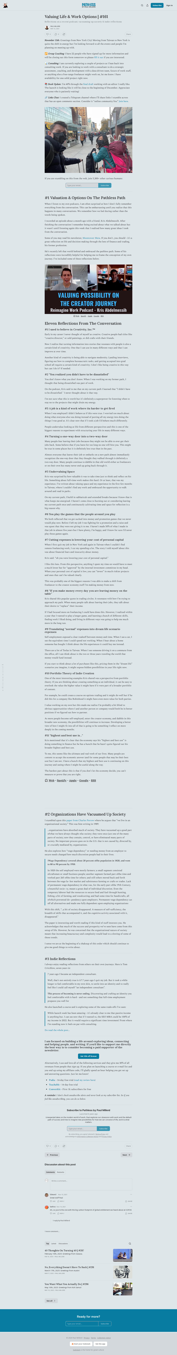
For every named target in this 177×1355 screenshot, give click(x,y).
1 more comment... (52, 1231)
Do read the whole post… (57, 1030)
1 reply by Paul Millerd (61, 1220)
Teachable (54, 1084)
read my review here (85, 1080)
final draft (88, 84)
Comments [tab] (50, 1172)
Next (125, 1155)
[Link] (41, 198)
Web (77, 316)
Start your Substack (82, 1344)
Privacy (86, 1338)
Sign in (169, 5)
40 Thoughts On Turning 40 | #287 (64, 1250)
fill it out (98, 57)
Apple (90, 316)
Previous (54, 1155)
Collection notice (104, 1338)
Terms (93, 1338)
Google (96, 316)
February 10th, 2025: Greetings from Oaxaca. (63, 1254)
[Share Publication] (147, 5)
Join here (123, 101)
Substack (76, 1350)
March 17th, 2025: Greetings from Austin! (62, 1270)
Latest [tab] (53, 1244)
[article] (88, 1255)
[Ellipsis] (131, 1194)
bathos (53, 1206)
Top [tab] (47, 1244)
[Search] (142, 5)
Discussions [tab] (63, 1244)
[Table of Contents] (2, 677)
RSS (102, 316)
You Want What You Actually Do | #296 (66, 1284)
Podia (52, 1080)
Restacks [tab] (60, 1172)
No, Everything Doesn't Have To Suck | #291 (69, 1267)
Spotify (83, 316)
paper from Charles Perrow (80, 820)
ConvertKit (54, 1089)
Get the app (100, 1344)
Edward (53, 1194)
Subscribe (157, 5)
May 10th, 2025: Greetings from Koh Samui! (63, 1287)
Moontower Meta (91, 238)
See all (49, 1301)
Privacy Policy (106, 1136)
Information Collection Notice (87, 1136)
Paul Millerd (55, 26)
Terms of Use (100, 1134)
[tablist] (55, 1172)
